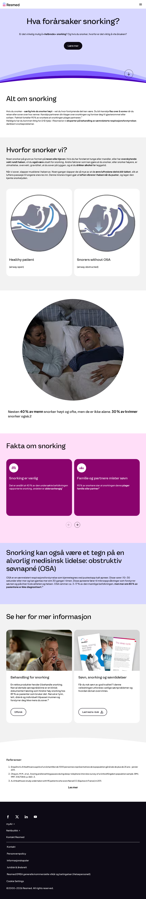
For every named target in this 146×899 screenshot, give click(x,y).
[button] (73, 46)
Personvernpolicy (16, 853)
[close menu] (140, 4)
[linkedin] (26, 816)
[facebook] (8, 816)
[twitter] (17, 816)
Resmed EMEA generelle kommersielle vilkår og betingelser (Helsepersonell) (48, 874)
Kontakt (11, 846)
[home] (11, 4)
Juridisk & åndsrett (17, 867)
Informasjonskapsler (18, 860)
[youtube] (35, 816)
